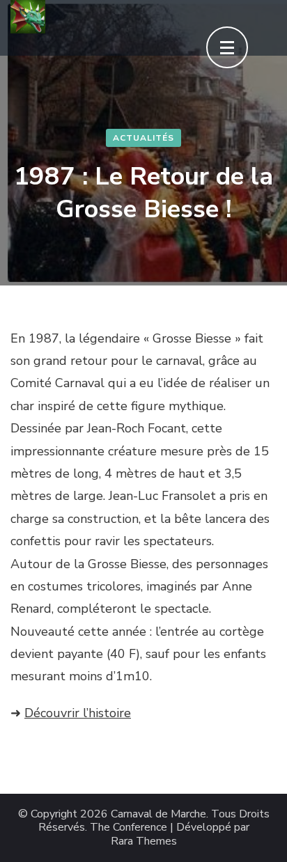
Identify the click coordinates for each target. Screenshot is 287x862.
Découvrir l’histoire (77, 713)
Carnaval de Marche (158, 814)
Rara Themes (144, 841)
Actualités (143, 137)
